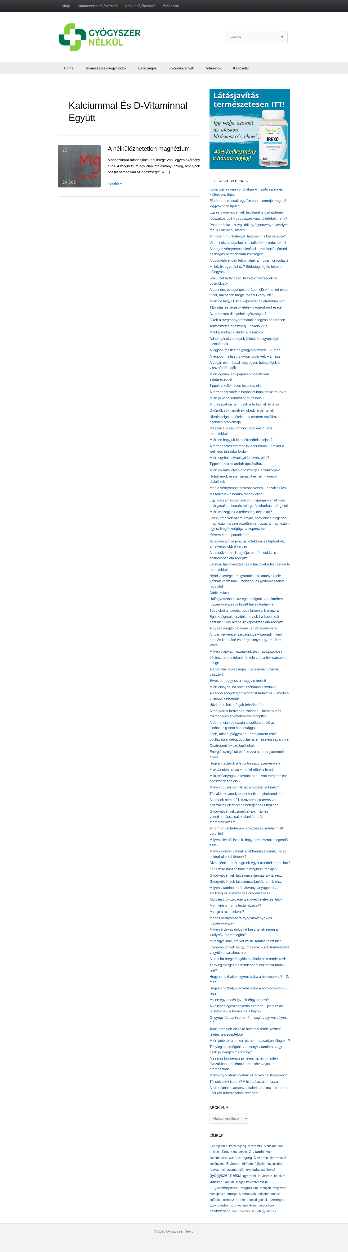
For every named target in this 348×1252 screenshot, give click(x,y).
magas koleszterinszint (252, 1182)
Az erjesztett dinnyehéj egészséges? (238, 314)
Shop (66, 6)
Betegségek (147, 68)
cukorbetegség (240, 1158)
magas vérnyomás (224, 1188)
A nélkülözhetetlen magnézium (149, 148)
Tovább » (115, 184)
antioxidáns (219, 1152)
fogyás (214, 1169)
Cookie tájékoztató (140, 6)
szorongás (277, 1200)
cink (269, 1152)
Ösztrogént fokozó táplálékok (232, 745)
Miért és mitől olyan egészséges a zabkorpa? (245, 470)
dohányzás (217, 1163)
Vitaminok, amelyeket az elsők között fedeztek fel (248, 243)
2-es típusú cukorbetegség (228, 1146)
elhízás (247, 1163)
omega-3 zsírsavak (241, 1194)
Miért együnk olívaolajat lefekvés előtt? (239, 457)
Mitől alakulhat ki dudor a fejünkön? (236, 332)
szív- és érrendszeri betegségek (252, 1205)
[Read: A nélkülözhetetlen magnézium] (90, 166)
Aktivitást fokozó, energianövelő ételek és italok (246, 899)
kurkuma (216, 1182)
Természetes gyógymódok (105, 68)
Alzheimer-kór (273, 1146)
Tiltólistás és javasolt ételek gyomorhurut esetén (246, 307)
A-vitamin (255, 1146)
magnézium (249, 1188)
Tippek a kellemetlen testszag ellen (236, 385)
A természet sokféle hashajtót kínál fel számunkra (248, 392)
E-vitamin (233, 1163)
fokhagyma (228, 1169)
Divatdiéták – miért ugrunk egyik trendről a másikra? (250, 863)
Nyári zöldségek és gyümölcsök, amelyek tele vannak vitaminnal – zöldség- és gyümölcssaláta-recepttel (248, 581)
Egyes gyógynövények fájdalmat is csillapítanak (247, 212)
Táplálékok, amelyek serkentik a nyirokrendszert (247, 794)
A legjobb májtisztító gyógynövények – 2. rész (245, 350)
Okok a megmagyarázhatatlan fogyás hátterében (247, 320)
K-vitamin (265, 1176)
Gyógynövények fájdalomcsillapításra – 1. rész (246, 881)
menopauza (217, 1194)
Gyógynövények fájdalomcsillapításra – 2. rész (246, 875)
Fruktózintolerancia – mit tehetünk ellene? (241, 769)
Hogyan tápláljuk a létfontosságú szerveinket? (245, 763)
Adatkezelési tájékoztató (97, 6)
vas (234, 1211)
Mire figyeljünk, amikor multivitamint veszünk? (245, 941)
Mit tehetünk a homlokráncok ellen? (237, 494)
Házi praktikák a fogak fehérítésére (236, 705)
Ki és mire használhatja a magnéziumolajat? (243, 869)
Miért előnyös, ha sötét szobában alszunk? (243, 687)
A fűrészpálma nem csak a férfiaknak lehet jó (244, 404)
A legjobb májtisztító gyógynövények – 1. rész (245, 356)
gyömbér (249, 1176)
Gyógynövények (181, 68)
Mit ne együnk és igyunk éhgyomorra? (239, 1000)
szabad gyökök (257, 1200)
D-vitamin (261, 1158)
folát (241, 1169)
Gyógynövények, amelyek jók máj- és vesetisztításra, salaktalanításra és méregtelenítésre (239, 816)
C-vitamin (256, 1152)
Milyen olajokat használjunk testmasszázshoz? (246, 651)
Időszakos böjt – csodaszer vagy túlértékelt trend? (248, 218)
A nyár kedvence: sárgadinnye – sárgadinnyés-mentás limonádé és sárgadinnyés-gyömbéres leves (246, 639)
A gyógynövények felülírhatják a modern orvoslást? (249, 260)
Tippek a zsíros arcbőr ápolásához (236, 464)
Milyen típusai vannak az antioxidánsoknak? (244, 787)
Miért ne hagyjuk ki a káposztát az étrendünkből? (247, 301)
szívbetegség (220, 1211)
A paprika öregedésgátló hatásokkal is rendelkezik (248, 959)
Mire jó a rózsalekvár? (227, 912)
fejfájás (260, 1163)
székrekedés (219, 1205)
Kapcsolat (241, 68)
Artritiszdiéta (219, 593)
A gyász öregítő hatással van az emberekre (243, 628)
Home (68, 68)
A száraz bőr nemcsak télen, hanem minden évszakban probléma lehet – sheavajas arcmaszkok (244, 1063)
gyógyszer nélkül (225, 1175)
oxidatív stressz (269, 1194)
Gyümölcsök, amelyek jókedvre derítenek (242, 410)
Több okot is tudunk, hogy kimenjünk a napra (244, 610)
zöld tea (244, 1211)
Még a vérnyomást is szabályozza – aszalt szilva (248, 488)
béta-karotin (239, 1152)
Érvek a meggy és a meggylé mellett (238, 680)
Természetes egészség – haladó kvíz (238, 326)
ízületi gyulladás (264, 1211)
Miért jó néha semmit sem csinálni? (237, 398)
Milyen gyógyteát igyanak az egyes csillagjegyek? (248, 1075)
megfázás (279, 1188)
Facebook (171, 6)
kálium (229, 1182)
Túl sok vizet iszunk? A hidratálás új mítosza (244, 1081)
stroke (240, 1200)
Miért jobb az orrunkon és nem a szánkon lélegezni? (250, 1040)
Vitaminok (213, 68)
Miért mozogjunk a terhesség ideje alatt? (241, 512)
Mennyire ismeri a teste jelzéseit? (235, 905)
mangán (265, 1188)
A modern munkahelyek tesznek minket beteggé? (248, 236)
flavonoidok (274, 1163)
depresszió (278, 1158)
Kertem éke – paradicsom (230, 535)
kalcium (280, 1176)
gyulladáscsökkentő (261, 1169)
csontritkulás (218, 1158)
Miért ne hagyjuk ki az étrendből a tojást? (241, 440)
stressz (228, 1200)
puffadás (215, 1200)
